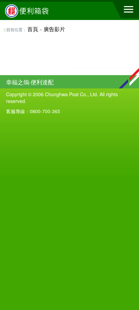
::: (4, 29)
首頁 (32, 29)
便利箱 (42, 11)
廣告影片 (54, 29)
